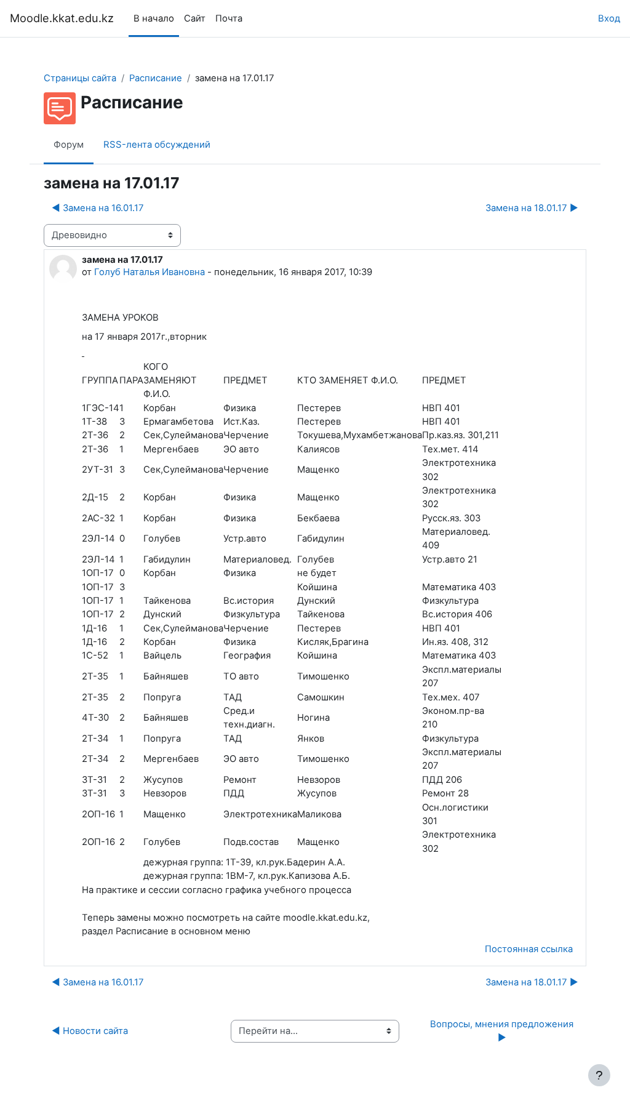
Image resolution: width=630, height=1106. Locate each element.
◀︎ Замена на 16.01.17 (98, 208)
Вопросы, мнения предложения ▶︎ (503, 1031)
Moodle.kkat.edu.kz (62, 18)
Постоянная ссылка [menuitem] (529, 949)
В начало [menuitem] (154, 18)
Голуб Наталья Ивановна (149, 272)
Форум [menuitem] (69, 144)
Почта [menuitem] (228, 18)
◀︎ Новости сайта (90, 1030)
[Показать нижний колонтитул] (599, 1075)
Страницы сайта (80, 78)
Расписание (155, 78)
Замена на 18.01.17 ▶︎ (531, 208)
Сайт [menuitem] (194, 18)
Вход (609, 18)
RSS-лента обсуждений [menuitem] (156, 144)
